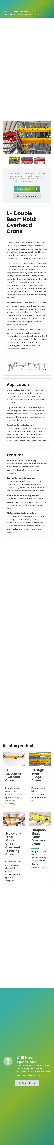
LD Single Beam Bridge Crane (38, 775)
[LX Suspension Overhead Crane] (14, 759)
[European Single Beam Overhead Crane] (40, 819)
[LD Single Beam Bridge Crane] (40, 759)
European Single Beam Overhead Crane (38, 837)
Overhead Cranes (20, 11)
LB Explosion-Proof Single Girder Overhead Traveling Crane (13, 842)
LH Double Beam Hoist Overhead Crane (21, 14)
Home (6, 11)
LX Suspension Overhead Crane (13, 775)
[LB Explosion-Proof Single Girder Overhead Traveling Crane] (14, 819)
